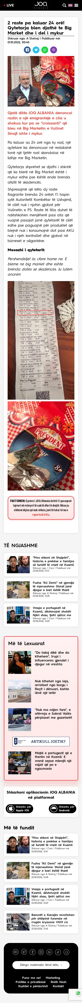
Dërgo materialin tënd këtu (39, 965)
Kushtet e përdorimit (33, 986)
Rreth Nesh (58, 982)
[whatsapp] (49, 952)
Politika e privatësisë (31, 982)
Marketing (53, 978)
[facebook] (32, 952)
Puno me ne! (31, 978)
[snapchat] (66, 952)
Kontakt (58, 986)
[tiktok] (58, 952)
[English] (70, 5)
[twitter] (24, 952)
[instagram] (41, 952)
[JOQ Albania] (41, 5)
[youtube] (15, 952)
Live (10, 5)
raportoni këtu (40, 514)
